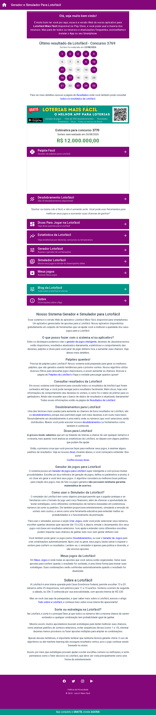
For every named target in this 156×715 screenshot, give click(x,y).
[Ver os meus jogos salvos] (125, 273)
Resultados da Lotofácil (102, 400)
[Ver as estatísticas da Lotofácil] (125, 235)
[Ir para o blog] (125, 289)
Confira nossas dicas (78, 460)
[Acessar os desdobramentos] (125, 199)
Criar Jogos (75, 521)
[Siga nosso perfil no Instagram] (82, 681)
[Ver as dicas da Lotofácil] (125, 224)
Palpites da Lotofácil (59, 374)
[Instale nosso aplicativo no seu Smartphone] (91, 681)
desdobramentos (41, 414)
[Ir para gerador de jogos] (125, 250)
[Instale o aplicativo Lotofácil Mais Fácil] (78, 115)
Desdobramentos (82, 538)
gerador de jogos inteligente (82, 341)
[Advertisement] (78, 174)
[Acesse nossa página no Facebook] (64, 681)
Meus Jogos (41, 560)
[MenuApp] (4, 5)
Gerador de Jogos (112, 538)
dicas (72, 452)
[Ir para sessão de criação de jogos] (125, 261)
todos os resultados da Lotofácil (77, 98)
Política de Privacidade (78, 690)
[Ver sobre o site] (125, 300)
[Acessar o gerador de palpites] (125, 152)
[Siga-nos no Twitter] (73, 681)
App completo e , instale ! (78, 711)
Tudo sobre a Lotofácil (50, 602)
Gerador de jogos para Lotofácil (69, 471)
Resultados (82, 95)
